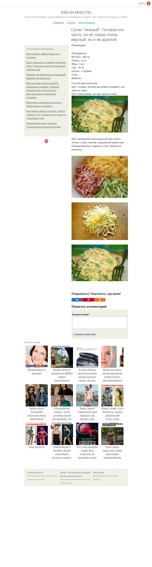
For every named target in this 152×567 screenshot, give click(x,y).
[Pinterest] (88, 300)
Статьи (70, 22)
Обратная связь (98, 472)
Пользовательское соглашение (79, 472)
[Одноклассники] (99, 300)
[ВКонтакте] (77, 300)
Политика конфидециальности (71, 476)
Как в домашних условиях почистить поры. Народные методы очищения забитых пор (46, 66)
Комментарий (81, 314)
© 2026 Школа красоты (35, 472)
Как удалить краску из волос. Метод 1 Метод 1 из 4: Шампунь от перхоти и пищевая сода (46, 115)
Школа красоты (76, 12)
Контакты (63, 472)
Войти (141, 3)
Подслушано (86, 22)
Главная (58, 22)
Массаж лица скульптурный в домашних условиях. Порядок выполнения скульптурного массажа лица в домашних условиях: (42, 90)
